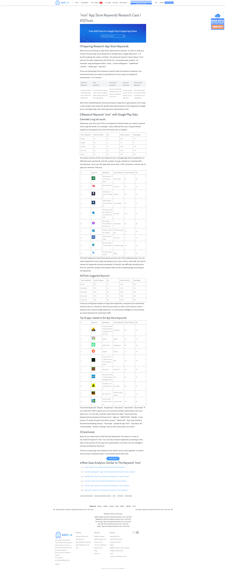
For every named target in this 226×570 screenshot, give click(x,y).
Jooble (112, 545)
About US (97, 553)
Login (162, 2)
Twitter (99, 506)
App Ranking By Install (82, 545)
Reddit (105, 506)
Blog (95, 550)
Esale (111, 553)
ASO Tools (113, 458)
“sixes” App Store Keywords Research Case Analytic (104, 467)
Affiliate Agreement (100, 539)
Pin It (134, 506)
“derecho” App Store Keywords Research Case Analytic (106, 490)
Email (116, 506)
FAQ (77, 548)
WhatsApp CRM (114, 536)
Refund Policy (98, 548)
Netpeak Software (115, 542)
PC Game (108, 2)
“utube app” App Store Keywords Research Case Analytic (107, 485)
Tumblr (111, 506)
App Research (80, 539)
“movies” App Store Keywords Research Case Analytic (105, 481)
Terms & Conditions (100, 545)
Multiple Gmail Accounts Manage (119, 548)
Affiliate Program (99, 536)
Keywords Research (82, 536)
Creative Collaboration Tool (118, 556)
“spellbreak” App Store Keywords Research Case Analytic (107, 476)
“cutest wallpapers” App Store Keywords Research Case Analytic (110, 472)
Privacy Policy (98, 542)
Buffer (122, 506)
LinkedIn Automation (116, 539)
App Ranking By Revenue (83, 542)
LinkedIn (128, 506)
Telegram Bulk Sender (116, 550)
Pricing (115, 2)
